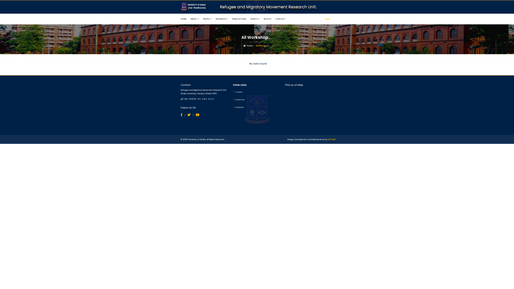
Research (221, 19)
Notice (267, 19)
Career (238, 92)
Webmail (239, 99)
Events (254, 19)
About (193, 19)
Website (239, 107)
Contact (280, 19)
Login (327, 19)
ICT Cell (331, 139)
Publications (239, 19)
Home (183, 19)
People (206, 19)
